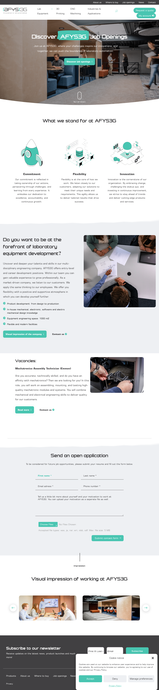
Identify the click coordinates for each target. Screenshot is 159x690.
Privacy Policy (115, 686)
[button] (152, 658)
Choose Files (46, 524)
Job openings (128, 2)
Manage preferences (141, 678)
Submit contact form (106, 538)
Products (11, 675)
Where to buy (112, 2)
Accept (90, 678)
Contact (152, 2)
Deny (115, 678)
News (141, 2)
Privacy (9, 684)
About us (97, 2)
